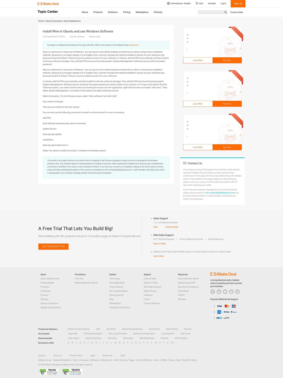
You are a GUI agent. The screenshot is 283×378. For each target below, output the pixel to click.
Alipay (194, 360)
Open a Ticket (159, 243)
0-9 (172, 342)
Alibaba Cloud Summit (51, 307)
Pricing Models (47, 283)
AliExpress (95, 360)
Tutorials (164, 338)
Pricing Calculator (152, 303)
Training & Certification (119, 307)
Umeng (171, 360)
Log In (223, 3)
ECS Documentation (93, 333)
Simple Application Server (86, 283)
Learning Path (167, 333)
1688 (115, 360)
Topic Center (73, 338)
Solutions (113, 12)
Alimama (123, 360)
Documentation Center (188, 278)
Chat (155, 227)
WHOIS (181, 295)
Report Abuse (150, 291)
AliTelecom (147, 360)
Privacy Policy (75, 355)
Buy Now (227, 60)
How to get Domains (117, 333)
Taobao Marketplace (62, 360)
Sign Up (238, 3)
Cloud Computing (93, 338)
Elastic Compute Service (79, 329)
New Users (185, 333)
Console (211, 3)
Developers (128, 338)
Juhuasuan (84, 360)
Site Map (182, 299)
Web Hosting (172, 329)
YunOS (138, 360)
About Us (57, 355)
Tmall (75, 360)
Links (122, 355)
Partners (158, 12)
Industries (112, 338)
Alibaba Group (44, 360)
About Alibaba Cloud (50, 278)
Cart (201, 3)
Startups (44, 299)
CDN (98, 329)
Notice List (107, 355)
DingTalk (186, 360)
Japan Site (73, 333)
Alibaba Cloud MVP (187, 283)
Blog (111, 299)
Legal (92, 355)
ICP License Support (118, 291)
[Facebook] (212, 291)
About (85, 12)
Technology (114, 278)
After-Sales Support (153, 287)
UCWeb (163, 360)
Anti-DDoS (111, 329)
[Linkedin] (219, 291)
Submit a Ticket (151, 283)
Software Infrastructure (144, 333)
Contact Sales (236, 12)
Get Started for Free (53, 246)
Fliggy (131, 360)
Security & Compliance (188, 287)
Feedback (148, 295)
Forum (147, 299)
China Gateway (116, 287)
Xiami (178, 360)
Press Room (183, 291)
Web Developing (147, 338)
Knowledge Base (117, 283)
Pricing (126, 12)
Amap (156, 360)
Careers (41, 355)
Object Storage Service (132, 329)
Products (98, 12)
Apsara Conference (49, 303)
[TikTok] (237, 291)
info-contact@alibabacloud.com (220, 193)
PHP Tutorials (181, 338)
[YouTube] (231, 291)
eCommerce (154, 329)
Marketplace (142, 12)
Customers (46, 291)
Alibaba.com (106, 360)
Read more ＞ (135, 45)
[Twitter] (225, 291)
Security (187, 329)
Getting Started (116, 295)
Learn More (198, 60)
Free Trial (79, 278)
